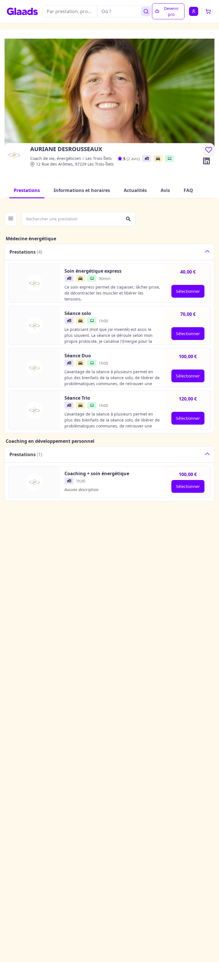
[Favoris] (208, 149)
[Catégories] (11, 219)
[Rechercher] (146, 11)
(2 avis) (133, 158)
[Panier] (208, 11)
